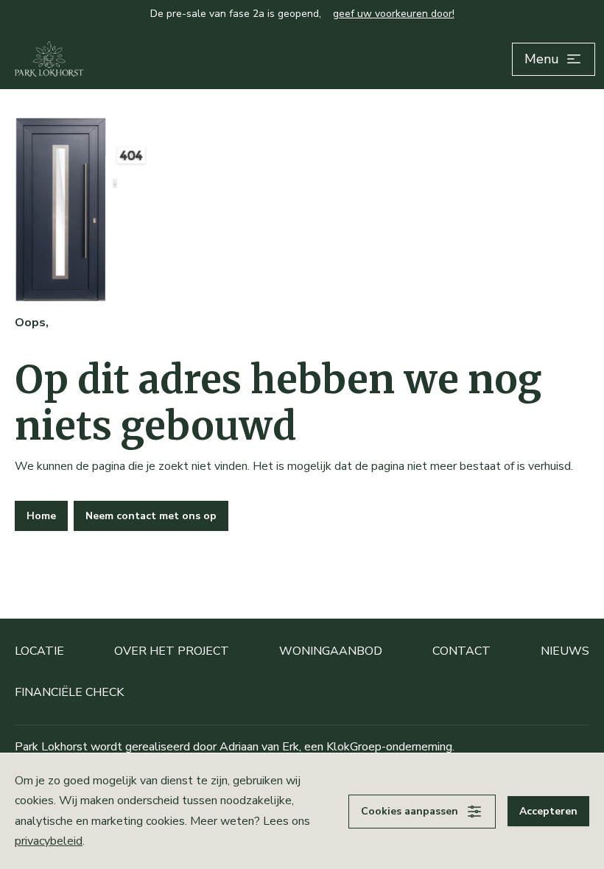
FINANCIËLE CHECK (69, 692)
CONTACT (461, 651)
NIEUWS (565, 651)
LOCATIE (39, 651)
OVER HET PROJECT (171, 651)
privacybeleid (48, 841)
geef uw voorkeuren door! (393, 14)
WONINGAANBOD (330, 651)
